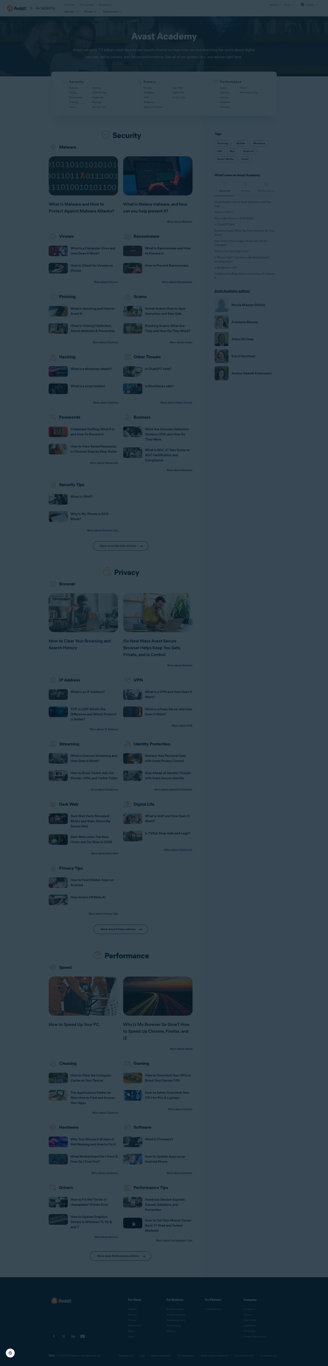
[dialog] (164, 683)
